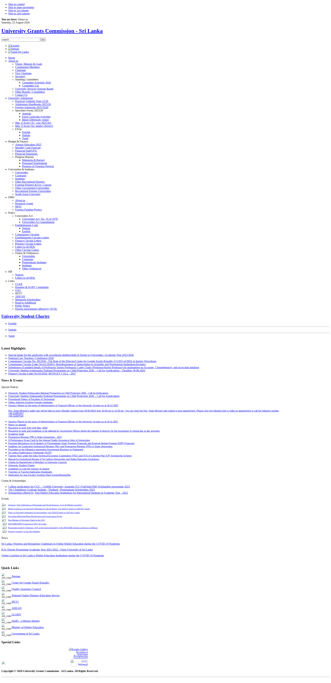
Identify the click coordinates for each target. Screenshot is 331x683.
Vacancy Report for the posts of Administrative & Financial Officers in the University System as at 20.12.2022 (63, 405)
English (12, 323)
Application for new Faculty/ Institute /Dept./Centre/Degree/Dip (39, 475)
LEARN (16, 614)
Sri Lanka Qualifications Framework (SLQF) (30, 452)
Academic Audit (16, 434)
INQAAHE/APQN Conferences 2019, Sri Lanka (27, 524)
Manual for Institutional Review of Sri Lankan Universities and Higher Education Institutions (53, 459)
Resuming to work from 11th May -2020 (27, 428)
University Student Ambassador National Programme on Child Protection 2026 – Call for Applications (63, 396)
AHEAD (17, 608)
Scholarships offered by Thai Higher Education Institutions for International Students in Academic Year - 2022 (68, 492)
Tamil (11, 335)
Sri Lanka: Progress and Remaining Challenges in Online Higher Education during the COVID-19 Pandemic (60, 543)
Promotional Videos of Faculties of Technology (31, 399)
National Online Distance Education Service (36, 595)
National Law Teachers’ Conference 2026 (31, 358)
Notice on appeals (17, 424)
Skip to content (16, 4)
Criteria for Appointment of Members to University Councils (37, 462)
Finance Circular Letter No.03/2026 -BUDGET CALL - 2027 (42, 373)
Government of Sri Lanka (25, 633)
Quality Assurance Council (26, 589)
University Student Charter (25, 316)
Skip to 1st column (18, 10)
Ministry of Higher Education (28, 627)
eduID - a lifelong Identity (26, 620)
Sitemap (16, 576)
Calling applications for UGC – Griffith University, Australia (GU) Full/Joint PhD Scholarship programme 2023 (69, 486)
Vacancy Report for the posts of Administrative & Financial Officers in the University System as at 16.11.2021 (63, 421)
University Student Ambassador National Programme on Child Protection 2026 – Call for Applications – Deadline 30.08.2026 (76, 370)
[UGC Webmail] (79, 662)
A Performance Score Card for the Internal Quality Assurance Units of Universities (49, 440)
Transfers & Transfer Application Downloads (30, 472)
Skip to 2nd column (19, 13)
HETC (15, 601)
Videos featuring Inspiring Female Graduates (30, 402)
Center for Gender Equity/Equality (31, 582)
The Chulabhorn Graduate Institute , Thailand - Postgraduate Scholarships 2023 (51, 489)
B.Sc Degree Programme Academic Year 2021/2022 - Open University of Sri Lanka (47, 549)
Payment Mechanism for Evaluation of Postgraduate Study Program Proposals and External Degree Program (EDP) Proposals (71, 443)
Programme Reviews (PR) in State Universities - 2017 (35, 437)
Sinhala (12, 329)
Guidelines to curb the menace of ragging (28, 469)
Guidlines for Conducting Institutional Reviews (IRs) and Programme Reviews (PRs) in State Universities (60, 446)
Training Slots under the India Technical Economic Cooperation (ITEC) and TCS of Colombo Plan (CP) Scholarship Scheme (70, 455)
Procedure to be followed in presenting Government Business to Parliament (45, 449)
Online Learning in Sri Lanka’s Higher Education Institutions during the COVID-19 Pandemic (52, 555)
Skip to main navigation (21, 7)
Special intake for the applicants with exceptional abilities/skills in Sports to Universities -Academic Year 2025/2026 (71, 355)
